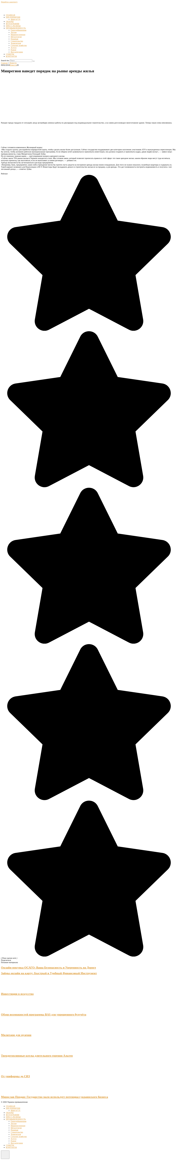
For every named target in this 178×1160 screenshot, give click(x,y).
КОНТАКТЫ (11, 56)
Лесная (13, 32)
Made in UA (15, 19)
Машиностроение (18, 35)
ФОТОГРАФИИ (12, 24)
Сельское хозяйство (19, 45)
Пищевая (14, 39)
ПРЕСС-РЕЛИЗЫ (13, 26)
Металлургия (16, 37)
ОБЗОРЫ (10, 22)
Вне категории (17, 52)
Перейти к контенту (9, 2)
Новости (13, 65)
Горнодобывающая (18, 30)
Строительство (17, 41)
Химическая (16, 43)
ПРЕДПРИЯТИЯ (13, 17)
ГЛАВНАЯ (10, 15)
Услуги (13, 48)
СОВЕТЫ (10, 54)
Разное (13, 50)
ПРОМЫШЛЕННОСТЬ (16, 28)
